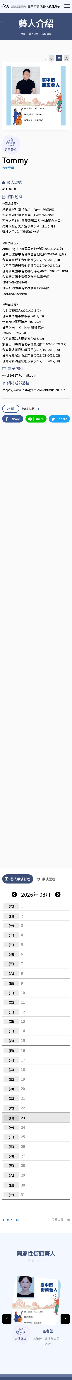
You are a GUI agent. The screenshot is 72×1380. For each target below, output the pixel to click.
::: (2, 20)
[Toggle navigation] (67, 6)
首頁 (23, 34)
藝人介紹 (33, 34)
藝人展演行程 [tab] (20, 878)
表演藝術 (46, 34)
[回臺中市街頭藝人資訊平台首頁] (32, 6)
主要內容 (7, 5)
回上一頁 (12, 1220)
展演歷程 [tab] (48, 878)
